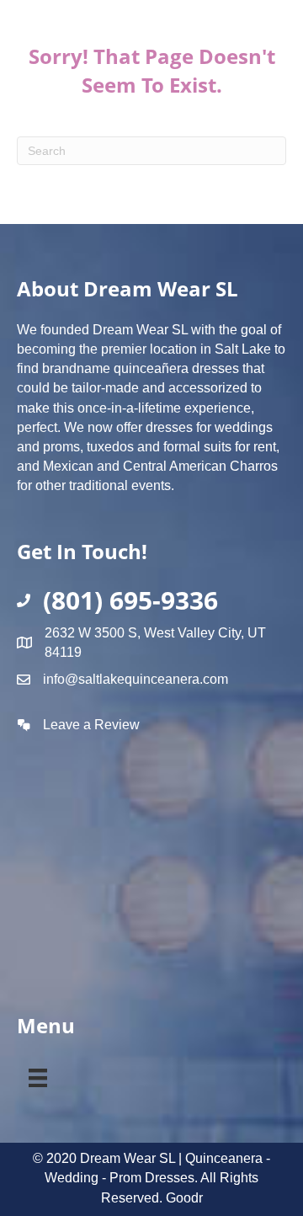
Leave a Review (91, 724)
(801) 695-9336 (130, 600)
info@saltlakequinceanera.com (135, 679)
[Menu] (38, 1074)
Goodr (184, 1198)
